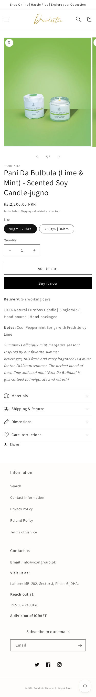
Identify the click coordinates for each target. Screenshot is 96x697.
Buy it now (48, 283)
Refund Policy (21, 520)
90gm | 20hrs (20, 229)
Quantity (10, 240)
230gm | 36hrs (57, 229)
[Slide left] (36, 156)
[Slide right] (59, 156)
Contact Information (27, 497)
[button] (6, 19)
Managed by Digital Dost (58, 688)
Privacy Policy (21, 509)
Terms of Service (23, 532)
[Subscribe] (80, 645)
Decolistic (39, 688)
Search (16, 486)
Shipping (26, 211)
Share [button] (14, 444)
